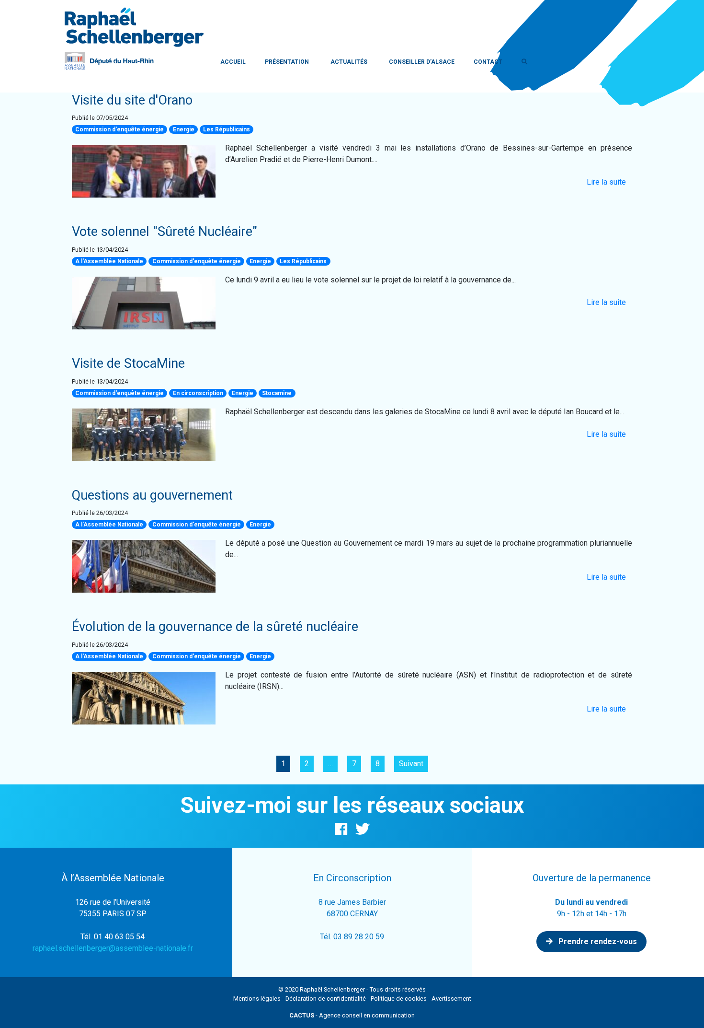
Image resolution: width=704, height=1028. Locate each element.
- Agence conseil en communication (352, 1015)
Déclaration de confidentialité (325, 998)
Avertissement (451, 998)
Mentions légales (257, 998)
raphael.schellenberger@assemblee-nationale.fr (113, 948)
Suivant (411, 763)
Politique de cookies (399, 998)
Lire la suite (606, 182)
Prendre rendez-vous (596, 941)
